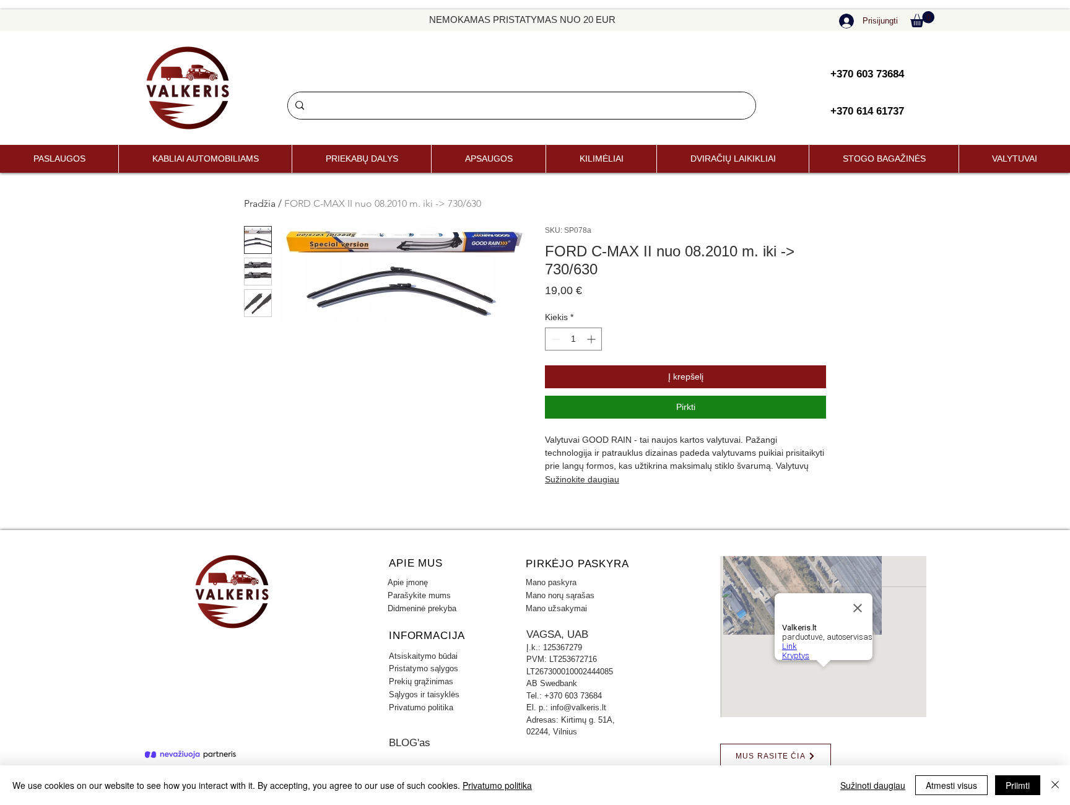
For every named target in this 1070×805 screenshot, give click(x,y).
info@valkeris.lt (578, 707)
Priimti (1018, 785)
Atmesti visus (951, 785)
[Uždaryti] (1055, 785)
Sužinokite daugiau (582, 479)
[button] (922, 19)
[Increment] (592, 339)
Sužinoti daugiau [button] (872, 785)
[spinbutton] (573, 339)
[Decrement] (554, 339)
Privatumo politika (497, 785)
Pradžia (260, 203)
